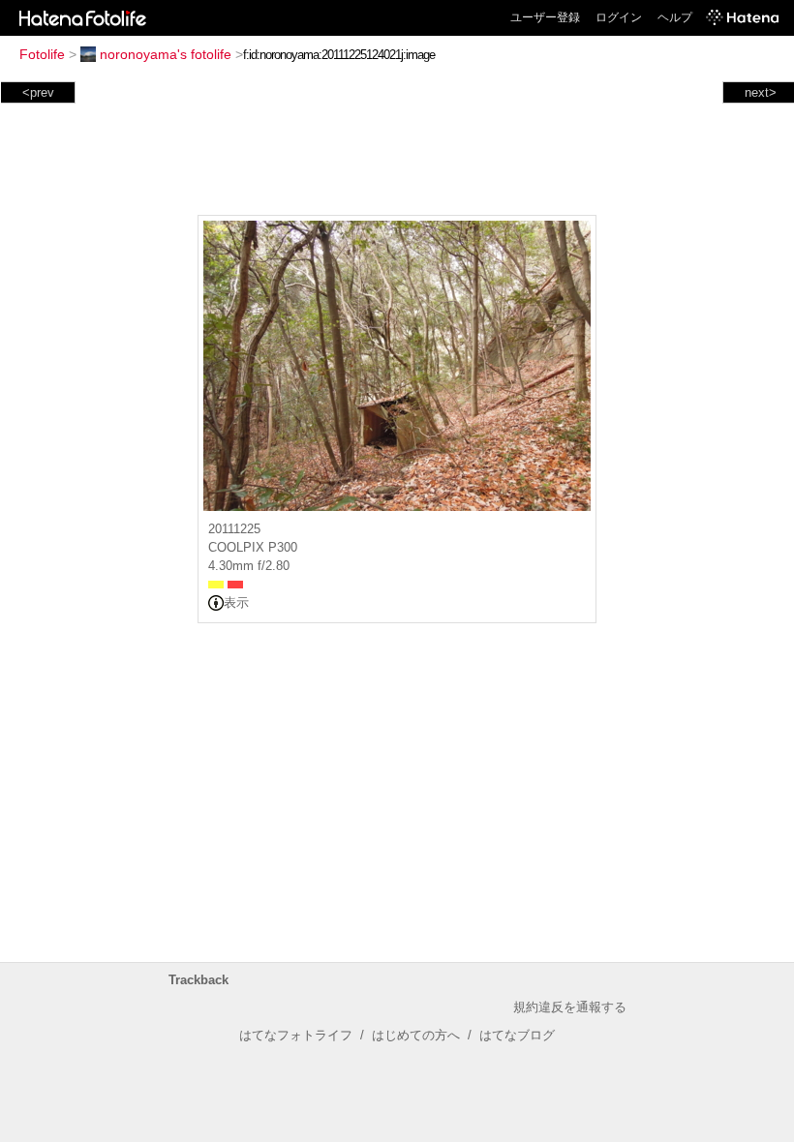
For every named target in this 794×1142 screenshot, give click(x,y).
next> (761, 92)
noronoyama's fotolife (165, 54)
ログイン (619, 17)
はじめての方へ (416, 1035)
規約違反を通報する (569, 1007)
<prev (38, 92)
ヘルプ (674, 17)
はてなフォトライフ (295, 1035)
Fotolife (42, 54)
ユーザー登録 (545, 17)
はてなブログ (517, 1035)
